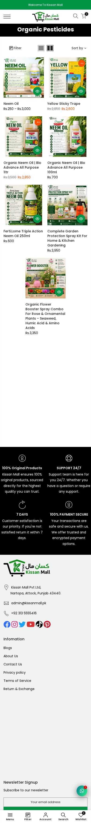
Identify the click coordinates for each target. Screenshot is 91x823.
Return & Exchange (19, 689)
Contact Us (13, 664)
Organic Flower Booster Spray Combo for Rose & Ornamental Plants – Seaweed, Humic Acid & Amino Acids (45, 316)
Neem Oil (11, 103)
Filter (17, 48)
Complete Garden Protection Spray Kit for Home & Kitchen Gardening (67, 238)
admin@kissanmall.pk (28, 603)
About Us (11, 656)
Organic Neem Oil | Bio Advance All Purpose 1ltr (22, 167)
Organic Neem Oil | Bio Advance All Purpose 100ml (66, 167)
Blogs (8, 648)
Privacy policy (15, 672)
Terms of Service (17, 680)
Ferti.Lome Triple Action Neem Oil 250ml (23, 233)
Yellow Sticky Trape (63, 103)
